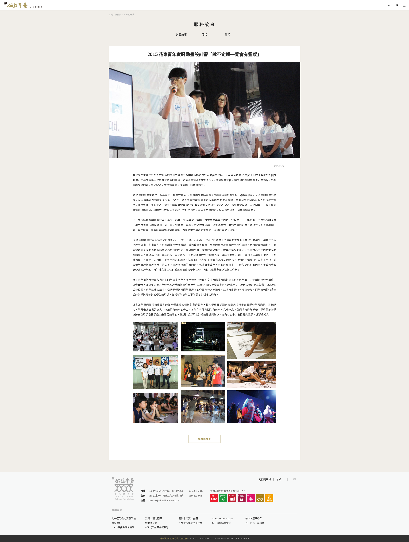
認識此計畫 (204, 438)
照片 (204, 34)
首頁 (111, 14)
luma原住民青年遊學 (123, 527)
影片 (227, 34)
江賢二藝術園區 (153, 518)
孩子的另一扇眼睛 (254, 522)
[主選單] (404, 5)
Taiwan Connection (222, 518)
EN (396, 4)
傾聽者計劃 (151, 522)
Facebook (287, 479)
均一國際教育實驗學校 (124, 518)
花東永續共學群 (253, 518)
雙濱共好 (116, 522)
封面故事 (181, 34)
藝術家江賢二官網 (188, 518)
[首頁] (23, 5)
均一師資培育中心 (221, 522)
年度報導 (130, 14)
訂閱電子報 (265, 479)
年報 (278, 479)
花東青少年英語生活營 (191, 522)
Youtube (294, 479)
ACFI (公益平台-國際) (156, 527)
